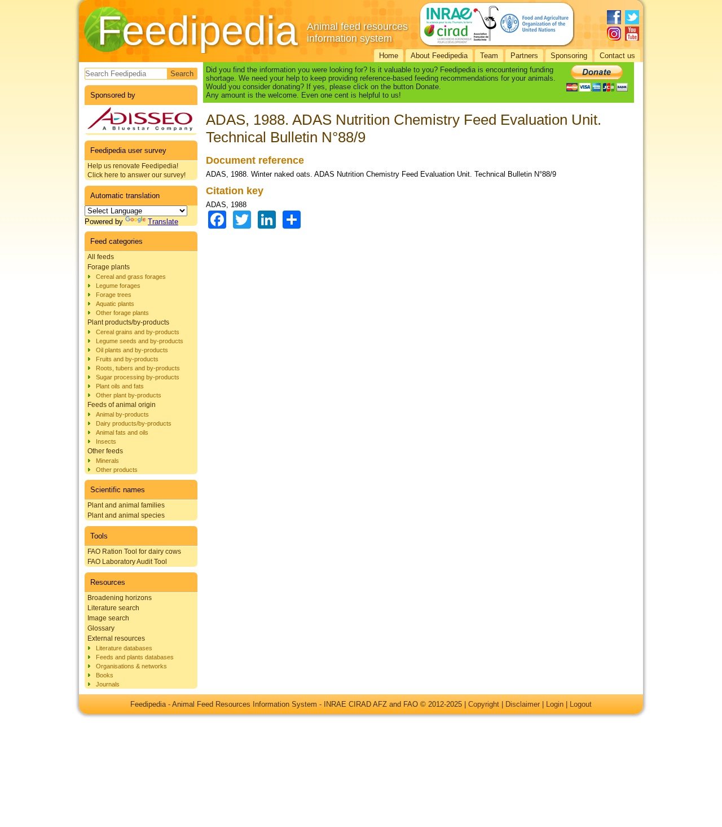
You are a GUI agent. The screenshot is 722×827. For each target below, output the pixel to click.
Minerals (107, 460)
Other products (117, 469)
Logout (581, 704)
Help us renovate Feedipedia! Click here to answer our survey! (136, 170)
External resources (116, 638)
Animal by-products (122, 414)
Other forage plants (122, 312)
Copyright (483, 704)
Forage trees (113, 294)
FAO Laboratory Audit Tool (127, 562)
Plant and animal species (126, 515)
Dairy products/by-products (133, 423)
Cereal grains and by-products (137, 332)
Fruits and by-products (127, 359)
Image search (108, 618)
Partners (524, 55)
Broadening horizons (119, 598)
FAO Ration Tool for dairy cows (134, 551)
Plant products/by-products (128, 322)
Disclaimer (522, 704)
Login (554, 704)
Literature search (113, 608)
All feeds (100, 257)
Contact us (617, 55)
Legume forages (118, 285)
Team (489, 55)
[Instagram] (614, 34)
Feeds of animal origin (121, 405)
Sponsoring (569, 55)
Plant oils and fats (120, 386)
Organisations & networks (131, 666)
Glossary (101, 628)
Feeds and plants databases (135, 657)
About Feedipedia (439, 55)
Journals (108, 684)
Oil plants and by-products (132, 350)
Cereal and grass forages (131, 276)
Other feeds (105, 451)
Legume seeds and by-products (139, 341)
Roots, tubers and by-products (138, 368)
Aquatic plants (115, 303)
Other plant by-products (128, 395)
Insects (106, 441)
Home (388, 55)
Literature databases (124, 648)
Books (104, 675)
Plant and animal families (126, 505)
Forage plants (108, 267)
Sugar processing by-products (137, 377)
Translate (163, 221)
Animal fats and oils (122, 432)
